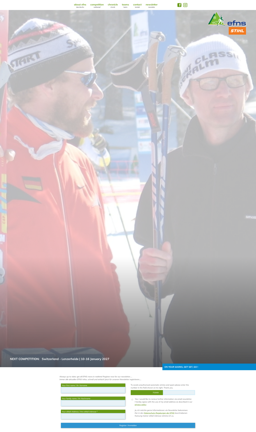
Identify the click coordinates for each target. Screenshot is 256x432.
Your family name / (76, 398)
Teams (125, 5)
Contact (137, 5)
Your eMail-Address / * (80, 411)
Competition (97, 5)
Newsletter (152, 5)
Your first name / (74, 385)
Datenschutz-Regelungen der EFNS (159, 413)
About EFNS (80, 5)
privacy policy (140, 404)
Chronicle (113, 5)
